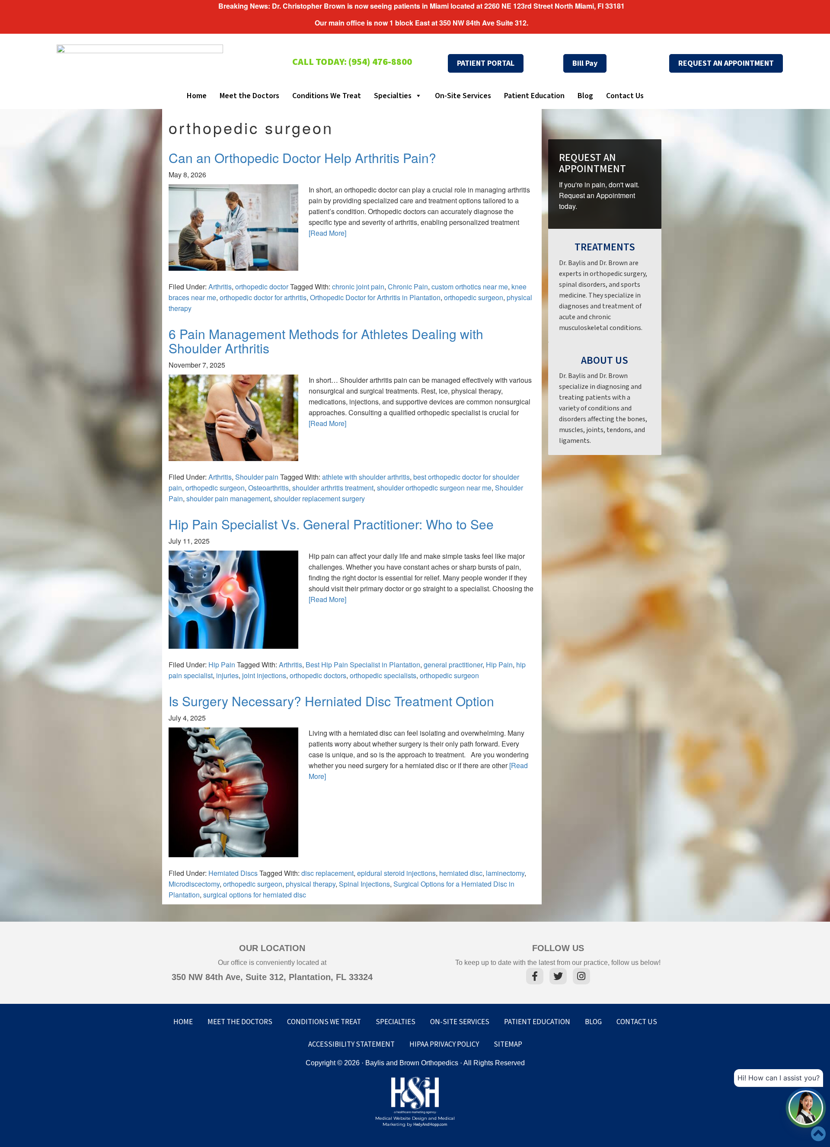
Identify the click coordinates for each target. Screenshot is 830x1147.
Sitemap (508, 1044)
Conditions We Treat (326, 96)
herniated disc (460, 873)
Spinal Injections (364, 884)
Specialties (393, 96)
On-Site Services (463, 96)
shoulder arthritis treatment (333, 488)
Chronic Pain (408, 287)
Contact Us (625, 96)
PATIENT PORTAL (485, 63)
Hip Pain (221, 665)
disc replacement (327, 873)
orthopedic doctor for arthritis (263, 297)
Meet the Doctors (249, 96)
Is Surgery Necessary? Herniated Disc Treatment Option (331, 701)
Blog (585, 96)
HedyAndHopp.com (430, 1124)
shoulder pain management (228, 498)
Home (197, 96)
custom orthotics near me (469, 287)
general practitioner (453, 665)
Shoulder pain (256, 477)
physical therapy (310, 884)
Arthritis (220, 287)
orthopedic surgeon (473, 297)
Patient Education (534, 96)
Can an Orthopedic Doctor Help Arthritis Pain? (302, 157)
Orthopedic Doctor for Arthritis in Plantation (375, 297)
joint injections (264, 675)
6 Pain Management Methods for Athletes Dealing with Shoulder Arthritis (326, 340)
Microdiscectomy (194, 884)
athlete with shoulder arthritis (366, 477)
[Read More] (327, 233)
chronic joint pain (358, 287)
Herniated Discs (233, 873)
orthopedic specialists (383, 675)
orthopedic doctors (318, 675)
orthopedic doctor (261, 287)
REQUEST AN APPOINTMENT (726, 63)
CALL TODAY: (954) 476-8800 (352, 62)
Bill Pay (584, 63)
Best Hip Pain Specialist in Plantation (363, 665)
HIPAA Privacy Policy (444, 1044)
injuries (227, 675)
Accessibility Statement (351, 1044)
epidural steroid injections (396, 873)
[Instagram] (581, 977)
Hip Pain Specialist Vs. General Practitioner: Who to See (331, 524)
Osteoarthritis (268, 488)
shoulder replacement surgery (319, 498)
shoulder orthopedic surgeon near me (434, 488)
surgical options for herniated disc (254, 895)
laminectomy (505, 873)
